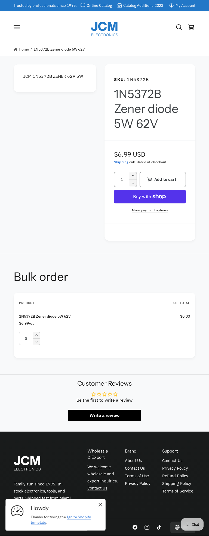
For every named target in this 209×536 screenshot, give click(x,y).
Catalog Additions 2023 (143, 5)
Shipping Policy (176, 483)
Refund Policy (175, 475)
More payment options (150, 210)
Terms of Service (177, 491)
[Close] (100, 504)
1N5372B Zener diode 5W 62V (59, 49)
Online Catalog (99, 5)
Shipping (121, 162)
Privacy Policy (137, 483)
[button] (17, 27)
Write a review (104, 415)
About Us (133, 460)
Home (24, 49)
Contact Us (97, 488)
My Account (185, 5)
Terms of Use (137, 475)
